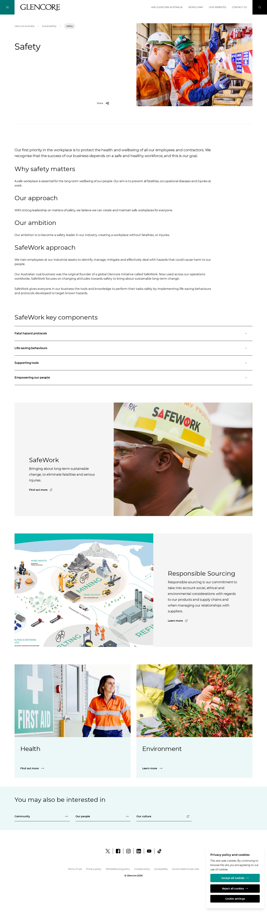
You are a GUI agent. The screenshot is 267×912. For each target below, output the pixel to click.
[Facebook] (118, 851)
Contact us (239, 7)
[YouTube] (149, 851)
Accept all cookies (232, 878)
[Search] (259, 7)
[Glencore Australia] (40, 7)
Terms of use (75, 869)
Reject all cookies (233, 888)
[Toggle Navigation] (7, 7)
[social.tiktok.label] (159, 851)
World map (195, 7)
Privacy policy (93, 869)
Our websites (217, 7)
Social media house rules (185, 869)
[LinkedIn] (139, 851)
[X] (108, 851)
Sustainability (49, 26)
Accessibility (161, 869)
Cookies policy (142, 869)
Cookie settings (235, 898)
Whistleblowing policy (118, 869)
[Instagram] (128, 851)
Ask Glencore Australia (167, 7)
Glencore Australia (24, 26)
